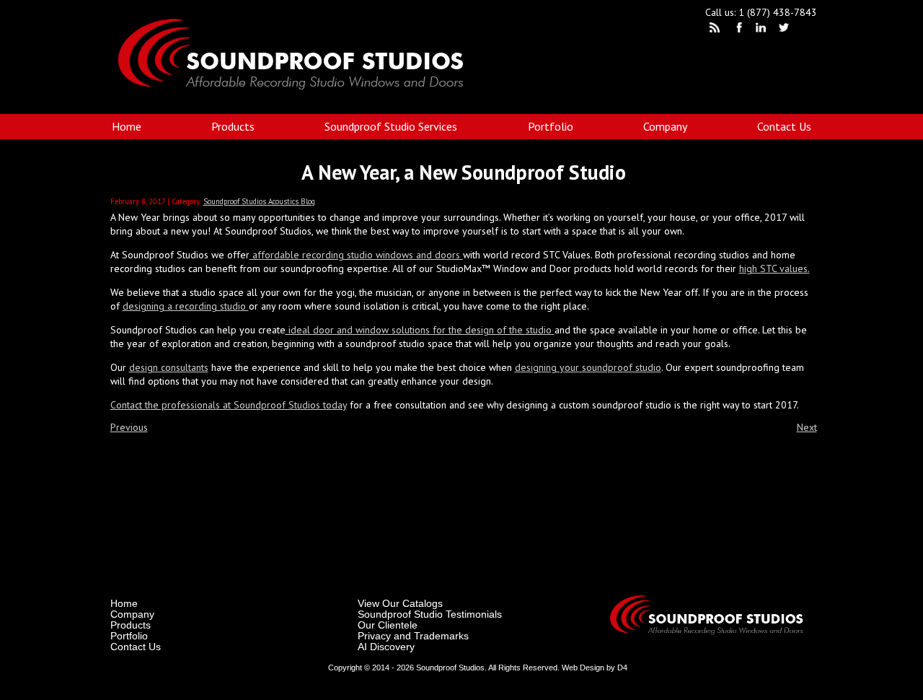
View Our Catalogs (400, 603)
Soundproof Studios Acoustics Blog (259, 201)
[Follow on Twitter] (786, 29)
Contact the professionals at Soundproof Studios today (228, 404)
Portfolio (550, 126)
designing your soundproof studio (588, 367)
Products (233, 126)
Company (665, 126)
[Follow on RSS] (716, 29)
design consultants (168, 367)
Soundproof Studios (450, 667)
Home (126, 126)
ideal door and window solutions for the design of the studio (420, 329)
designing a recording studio (186, 305)
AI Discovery (386, 646)
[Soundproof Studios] (300, 107)
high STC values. (774, 268)
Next (807, 427)
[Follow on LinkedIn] (762, 29)
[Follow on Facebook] (739, 29)
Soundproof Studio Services (390, 126)
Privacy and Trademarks (413, 636)
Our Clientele (388, 625)
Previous (129, 427)
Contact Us (784, 126)
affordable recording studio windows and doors (356, 254)
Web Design (583, 667)
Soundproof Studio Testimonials (430, 614)
